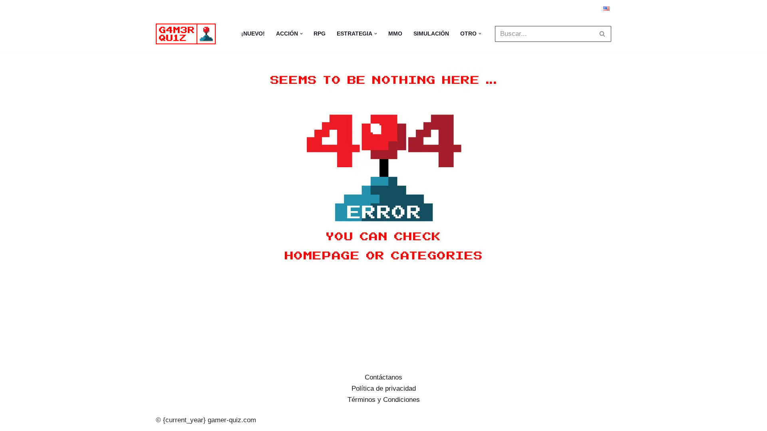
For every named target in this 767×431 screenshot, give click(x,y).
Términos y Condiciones (384, 399)
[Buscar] (602, 34)
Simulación (431, 34)
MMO (395, 34)
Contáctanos (383, 377)
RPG (320, 34)
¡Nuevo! (253, 34)
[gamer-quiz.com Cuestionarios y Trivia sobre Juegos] (188, 34)
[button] (301, 33)
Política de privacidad (384, 388)
